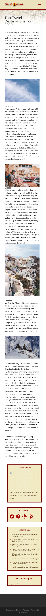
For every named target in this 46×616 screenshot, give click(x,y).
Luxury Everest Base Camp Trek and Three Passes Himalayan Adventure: (26, 550)
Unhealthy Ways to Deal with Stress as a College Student (25, 540)
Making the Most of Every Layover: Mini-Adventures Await (25, 535)
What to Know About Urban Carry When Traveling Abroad (24, 545)
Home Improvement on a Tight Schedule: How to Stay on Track (25, 563)
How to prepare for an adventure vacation (25, 567)
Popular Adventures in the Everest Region (25, 559)
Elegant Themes (22, 610)
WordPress (23, 613)
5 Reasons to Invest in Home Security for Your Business (25, 554)
